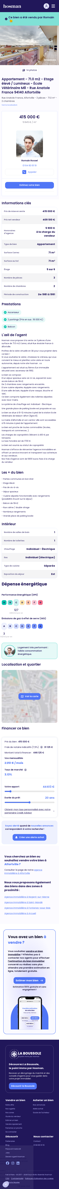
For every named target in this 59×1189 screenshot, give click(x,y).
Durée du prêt (12, 797)
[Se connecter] (46, 6)
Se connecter (10, 1132)
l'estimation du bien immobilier (26, 961)
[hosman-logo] (12, 6)
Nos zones (9, 1113)
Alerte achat (38, 1109)
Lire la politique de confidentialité (16, 1177)
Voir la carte (31, 696)
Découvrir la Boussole (23, 1086)
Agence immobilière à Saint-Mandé (23, 902)
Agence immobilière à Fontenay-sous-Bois (27, 907)
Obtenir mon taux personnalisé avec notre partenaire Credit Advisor (27, 811)
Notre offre (9, 1105)
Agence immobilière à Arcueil (20, 913)
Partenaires (10, 1141)
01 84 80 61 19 (38, 1145)
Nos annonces (39, 1105)
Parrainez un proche (13, 1128)
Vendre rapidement (13, 1124)
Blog (7, 1145)
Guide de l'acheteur (41, 1113)
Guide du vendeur (13, 1116)
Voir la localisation (9, 105)
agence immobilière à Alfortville (23, 871)
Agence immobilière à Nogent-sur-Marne (26, 896)
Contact (36, 1141)
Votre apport (12, 786)
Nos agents (10, 1109)
